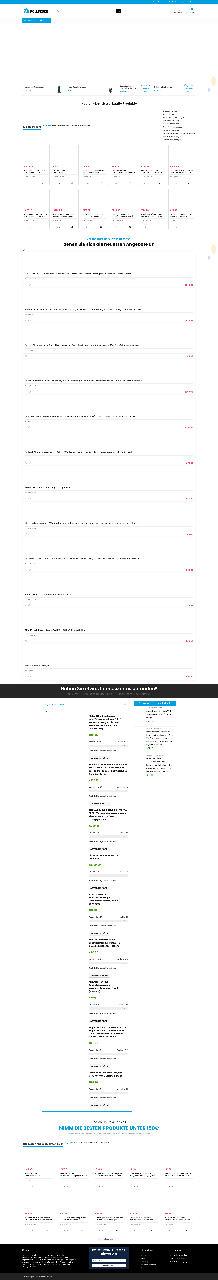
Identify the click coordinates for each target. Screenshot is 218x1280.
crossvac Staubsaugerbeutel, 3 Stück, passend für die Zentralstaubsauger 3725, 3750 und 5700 (94, 173)
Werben (144, 1268)
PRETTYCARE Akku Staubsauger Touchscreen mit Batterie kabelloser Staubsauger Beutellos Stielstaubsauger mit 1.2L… (80, 273)
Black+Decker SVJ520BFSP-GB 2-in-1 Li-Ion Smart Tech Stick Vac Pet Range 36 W (35, 216)
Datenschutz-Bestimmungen (181, 1255)
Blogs (143, 1258)
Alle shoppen (146, 1261)
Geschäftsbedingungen (179, 1258)
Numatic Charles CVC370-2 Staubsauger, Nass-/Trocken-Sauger (159, 714)
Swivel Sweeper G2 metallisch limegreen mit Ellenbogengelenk (142, 1174)
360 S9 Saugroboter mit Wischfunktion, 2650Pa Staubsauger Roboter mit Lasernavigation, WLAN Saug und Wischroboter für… (84, 380)
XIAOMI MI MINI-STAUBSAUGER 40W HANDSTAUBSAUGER (50, 594)
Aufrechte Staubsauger (154, 755)
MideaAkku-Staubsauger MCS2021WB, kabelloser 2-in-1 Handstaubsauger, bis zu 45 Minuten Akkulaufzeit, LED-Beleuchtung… (105, 722)
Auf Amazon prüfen (99, 758)
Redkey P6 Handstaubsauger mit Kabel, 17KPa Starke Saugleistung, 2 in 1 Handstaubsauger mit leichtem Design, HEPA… (81, 452)
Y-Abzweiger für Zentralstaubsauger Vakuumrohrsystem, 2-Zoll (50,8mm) (63, 173)
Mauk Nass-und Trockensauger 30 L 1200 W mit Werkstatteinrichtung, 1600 (109, 1175)
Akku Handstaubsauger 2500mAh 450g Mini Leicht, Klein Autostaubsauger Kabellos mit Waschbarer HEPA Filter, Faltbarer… (82, 523)
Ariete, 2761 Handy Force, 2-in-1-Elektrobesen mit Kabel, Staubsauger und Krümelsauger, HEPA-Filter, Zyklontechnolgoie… (82, 345)
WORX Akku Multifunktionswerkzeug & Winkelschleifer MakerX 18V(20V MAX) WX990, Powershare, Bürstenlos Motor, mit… (80, 416)
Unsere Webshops (148, 1265)
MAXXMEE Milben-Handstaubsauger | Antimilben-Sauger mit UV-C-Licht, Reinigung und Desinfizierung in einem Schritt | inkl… (83, 309)
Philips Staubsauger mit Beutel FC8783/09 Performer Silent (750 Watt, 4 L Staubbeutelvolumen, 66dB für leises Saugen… (123, 217)
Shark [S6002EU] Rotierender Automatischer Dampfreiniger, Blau (152, 216)
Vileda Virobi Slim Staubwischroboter (32, 1174)
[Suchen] (118, 11)
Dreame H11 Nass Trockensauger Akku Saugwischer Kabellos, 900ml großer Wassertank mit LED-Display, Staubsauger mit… (159, 765)
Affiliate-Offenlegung (178, 1261)
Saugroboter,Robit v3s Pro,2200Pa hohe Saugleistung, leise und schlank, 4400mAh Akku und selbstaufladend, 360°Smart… (82, 558)
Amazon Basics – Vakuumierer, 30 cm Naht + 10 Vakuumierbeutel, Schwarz (178, 1175)
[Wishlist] (179, 10)
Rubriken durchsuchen (34, 20)
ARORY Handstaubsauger (37, 665)
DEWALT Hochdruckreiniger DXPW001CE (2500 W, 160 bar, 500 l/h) (55, 630)
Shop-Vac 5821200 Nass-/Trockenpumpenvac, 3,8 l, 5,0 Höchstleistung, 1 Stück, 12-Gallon (74, 1175)
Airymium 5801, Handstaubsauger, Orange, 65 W (47, 487)
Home (143, 1255)
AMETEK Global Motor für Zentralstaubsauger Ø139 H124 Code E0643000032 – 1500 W (105, 942)
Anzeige (27, 90)
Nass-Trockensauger (154, 708)
